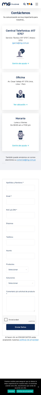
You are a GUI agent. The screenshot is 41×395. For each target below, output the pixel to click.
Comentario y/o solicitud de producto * (20, 292)
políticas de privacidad (29, 340)
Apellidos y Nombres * (15, 183)
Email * (9, 196)
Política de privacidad (24, 391)
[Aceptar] (38, 387)
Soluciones (10, 278)
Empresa (9, 223)
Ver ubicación (19, 105)
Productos (10, 264)
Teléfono (9, 237)
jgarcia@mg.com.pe (20, 43)
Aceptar (11, 391)
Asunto (9, 251)
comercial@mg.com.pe (26, 160)
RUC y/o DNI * (11, 210)
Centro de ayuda (19, 63)
